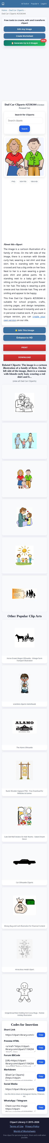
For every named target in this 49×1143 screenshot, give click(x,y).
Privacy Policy (32, 1126)
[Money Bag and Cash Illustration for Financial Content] (24, 905)
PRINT (24, 347)
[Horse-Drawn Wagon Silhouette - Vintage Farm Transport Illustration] (24, 637)
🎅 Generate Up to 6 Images (28, 42)
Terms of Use (16, 1126)
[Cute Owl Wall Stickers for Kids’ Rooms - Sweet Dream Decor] (24, 816)
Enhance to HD (24, 337)
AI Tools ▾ (25, 4)
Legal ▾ (43, 4)
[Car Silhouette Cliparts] (24, 862)
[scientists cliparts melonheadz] (24, 683)
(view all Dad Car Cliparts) (24, 381)
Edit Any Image (24, 29)
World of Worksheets (25, 1131)
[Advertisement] (24, 74)
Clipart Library (17, 1122)
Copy (41, 1035)
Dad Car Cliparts (16, 10)
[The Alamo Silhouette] (24, 727)
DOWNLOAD (24, 357)
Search (24, 129)
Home (4, 10)
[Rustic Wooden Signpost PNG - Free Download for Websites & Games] (24, 770)
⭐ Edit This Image (24, 330)
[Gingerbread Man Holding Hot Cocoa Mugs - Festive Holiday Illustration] (24, 992)
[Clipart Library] (3, 3)
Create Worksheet (24, 36)
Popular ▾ (35, 4)
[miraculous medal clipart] (24, 949)
